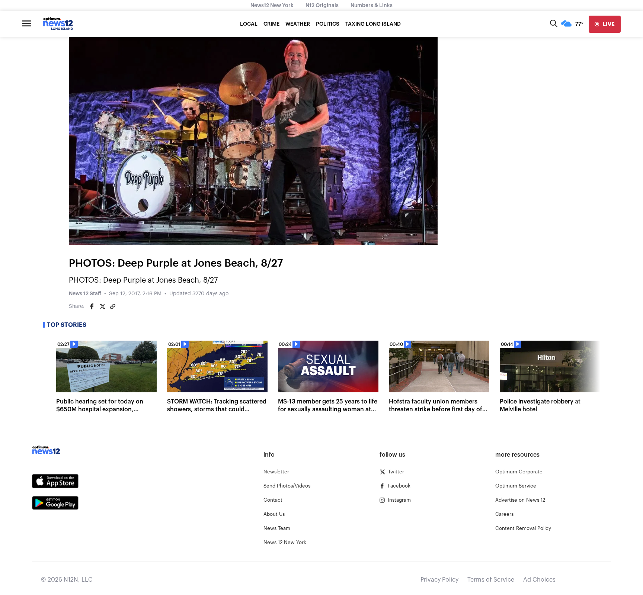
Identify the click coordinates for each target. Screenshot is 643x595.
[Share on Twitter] (102, 306)
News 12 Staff (85, 293)
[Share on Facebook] (92, 306)
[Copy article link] (113, 306)
